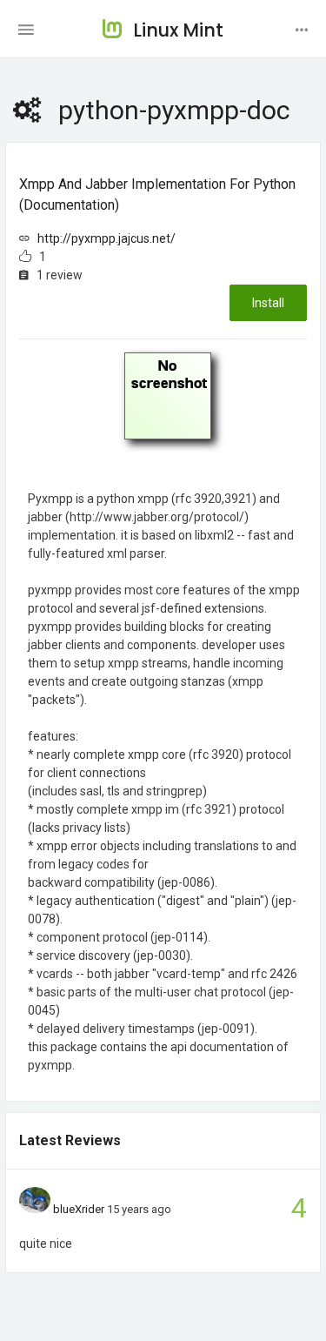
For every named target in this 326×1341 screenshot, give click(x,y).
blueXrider (78, 1209)
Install (268, 303)
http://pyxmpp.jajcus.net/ (106, 238)
